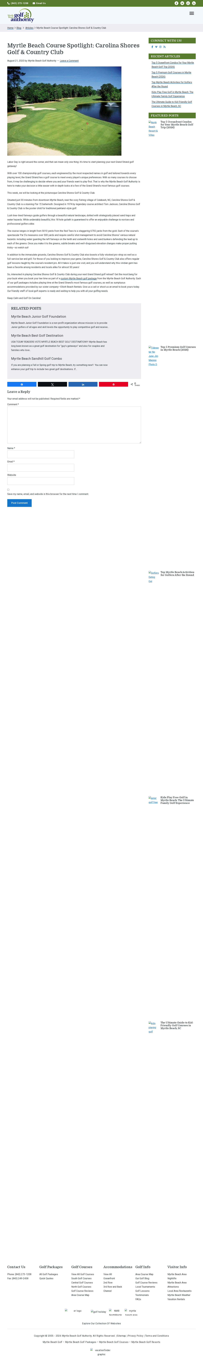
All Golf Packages (48, 1274)
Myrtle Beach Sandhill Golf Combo (36, 358)
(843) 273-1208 (23, 1274)
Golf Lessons (142, 1291)
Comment (13, 404)
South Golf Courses (81, 1278)
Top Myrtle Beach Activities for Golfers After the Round (177, 573)
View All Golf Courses (82, 1274)
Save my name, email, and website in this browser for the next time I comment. (48, 494)
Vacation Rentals (176, 1299)
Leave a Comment (69, 60)
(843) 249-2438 (20, 1278)
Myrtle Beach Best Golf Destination (37, 335)
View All (107, 1274)
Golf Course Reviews (82, 1291)
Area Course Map (80, 1295)
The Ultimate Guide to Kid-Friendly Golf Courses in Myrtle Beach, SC (176, 1025)
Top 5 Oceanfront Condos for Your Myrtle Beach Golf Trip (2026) (176, 125)
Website (11, 475)
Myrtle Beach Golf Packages (80, 1342)
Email (11, 461)
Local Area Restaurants (179, 1291)
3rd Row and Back (112, 1286)
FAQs (138, 1299)
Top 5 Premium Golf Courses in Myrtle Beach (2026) (178, 348)
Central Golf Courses (82, 1282)
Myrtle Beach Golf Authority (20, 15)
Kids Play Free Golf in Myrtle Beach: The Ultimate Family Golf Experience (177, 800)
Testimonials (142, 1295)
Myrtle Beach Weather (178, 1295)
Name (11, 448)
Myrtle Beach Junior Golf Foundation (38, 316)
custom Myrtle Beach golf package (79, 278)
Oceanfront (109, 1278)
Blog (18, 27)
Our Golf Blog (142, 1278)
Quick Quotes (46, 1278)
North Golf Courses (81, 1286)
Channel (107, 1291)
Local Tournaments (145, 1286)
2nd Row (107, 1282)
